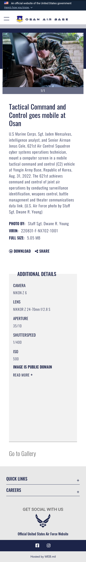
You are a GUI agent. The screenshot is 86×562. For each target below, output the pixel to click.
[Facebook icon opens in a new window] (37, 545)
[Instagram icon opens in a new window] (49, 545)
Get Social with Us (43, 509)
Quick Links (16, 479)
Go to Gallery (22, 453)
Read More (22, 375)
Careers (13, 490)
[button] (18, 7)
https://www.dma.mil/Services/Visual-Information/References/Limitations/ (38, 434)
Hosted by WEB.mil (43, 556)
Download (22, 251)
